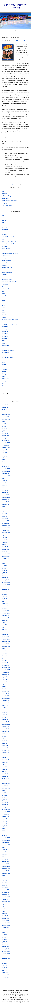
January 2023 (5, 466)
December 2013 (6, 724)
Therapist (4, 371)
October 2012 (5, 757)
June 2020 (4, 539)
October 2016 (5, 643)
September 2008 (6, 873)
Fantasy (4, 293)
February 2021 (5, 520)
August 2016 (5, 648)
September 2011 (6, 788)
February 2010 (5, 833)
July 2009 (4, 849)
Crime (3, 270)
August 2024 (5, 421)
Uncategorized (5, 381)
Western (4, 385)
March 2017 (5, 632)
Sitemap (18, 992)
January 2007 (5, 920)
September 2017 (6, 617)
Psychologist (5, 331)
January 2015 (5, 693)
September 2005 (6, 958)
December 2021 (6, 497)
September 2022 (6, 476)
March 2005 (5, 972)
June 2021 (4, 511)
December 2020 (6, 525)
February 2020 (5, 549)
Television (23, 184)
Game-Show (5, 296)
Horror (3, 305)
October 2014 (5, 700)
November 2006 (6, 925)
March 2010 (5, 830)
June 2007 (4, 908)
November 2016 (6, 641)
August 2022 (5, 478)
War (3, 383)
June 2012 (4, 766)
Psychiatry (4, 329)
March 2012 (5, 774)
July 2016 (4, 651)
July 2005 (4, 963)
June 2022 (4, 483)
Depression (5, 277)
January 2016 (5, 665)
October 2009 (5, 842)
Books (3, 251)
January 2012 (5, 778)
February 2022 (5, 492)
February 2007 (5, 918)
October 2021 (5, 502)
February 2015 (5, 691)
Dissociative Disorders (7, 279)
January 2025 (5, 409)
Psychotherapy (5, 338)
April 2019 (4, 573)
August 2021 (5, 506)
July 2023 (4, 452)
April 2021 (4, 516)
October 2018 (5, 587)
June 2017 (4, 625)
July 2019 (4, 565)
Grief (3, 298)
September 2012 (6, 759)
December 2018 (6, 582)
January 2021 (5, 523)
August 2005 (5, 960)
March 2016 (5, 660)
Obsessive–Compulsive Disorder (10, 324)
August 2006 (5, 932)
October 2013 (5, 729)
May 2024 (4, 428)
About (21, 990)
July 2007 (4, 906)
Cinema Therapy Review (15, 6)
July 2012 (4, 764)
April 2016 (4, 658)
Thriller (3, 376)
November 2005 (6, 953)
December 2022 (6, 468)
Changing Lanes (6, 203)
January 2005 (5, 977)
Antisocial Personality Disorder (9, 236)
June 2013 (4, 738)
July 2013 (4, 736)
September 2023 (6, 447)
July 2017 (4, 622)
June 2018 (4, 596)
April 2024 (4, 431)
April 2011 (4, 800)
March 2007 (5, 916)
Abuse (3, 215)
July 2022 (4, 480)
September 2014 (6, 703)
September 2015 (6, 674)
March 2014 (5, 717)
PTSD (3, 341)
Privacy (13, 992)
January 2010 (5, 835)
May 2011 (4, 797)
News (3, 322)
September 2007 (6, 901)
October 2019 (5, 558)
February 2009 (5, 861)
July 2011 (4, 793)
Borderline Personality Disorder (10, 253)
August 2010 (5, 819)
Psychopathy (5, 336)
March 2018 (5, 603)
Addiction (4, 220)
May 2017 (4, 627)
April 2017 (4, 629)
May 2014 (4, 712)
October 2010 (5, 814)
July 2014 (4, 707)
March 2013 (5, 745)
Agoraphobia (5, 229)
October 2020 (5, 530)
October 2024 (5, 416)
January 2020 (5, 551)
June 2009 (4, 852)
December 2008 (6, 866)
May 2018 (4, 599)
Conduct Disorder (6, 260)
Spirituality (4, 359)
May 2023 (4, 457)
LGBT (3, 310)
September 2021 (6, 504)
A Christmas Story (6, 196)
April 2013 (4, 743)
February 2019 (5, 577)
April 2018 (4, 601)
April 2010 (4, 828)
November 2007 (6, 897)
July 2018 (4, 594)
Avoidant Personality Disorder (9, 244)
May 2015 (4, 684)
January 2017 (5, 636)
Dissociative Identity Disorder (9, 281)
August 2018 (5, 591)
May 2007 (4, 911)
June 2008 (4, 880)
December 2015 (6, 667)
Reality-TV (4, 343)
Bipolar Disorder (6, 248)
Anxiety (3, 239)
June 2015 (4, 681)
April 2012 (4, 771)
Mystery (4, 317)
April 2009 (4, 856)
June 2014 (4, 710)
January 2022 (5, 494)
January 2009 (5, 863)
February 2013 (5, 748)
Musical (4, 314)
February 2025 (5, 407)
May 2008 (4, 882)
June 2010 (4, 823)
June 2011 (4, 795)
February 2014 (5, 719)
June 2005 (4, 965)
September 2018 (6, 589)
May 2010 (4, 826)
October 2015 (5, 672)
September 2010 (6, 816)
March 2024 (5, 433)
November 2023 (6, 442)
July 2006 (4, 934)
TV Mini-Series (5, 378)
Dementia (4, 274)
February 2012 (5, 776)
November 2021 (6, 499)
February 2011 (5, 804)
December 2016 (6, 639)
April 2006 (4, 941)
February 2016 (5, 662)
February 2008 (5, 889)
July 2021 (4, 509)
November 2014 (6, 698)
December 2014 (6, 696)
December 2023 (6, 440)
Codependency (6, 255)
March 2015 (5, 688)
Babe (3, 191)
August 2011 (5, 790)
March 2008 (5, 887)
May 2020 (4, 542)
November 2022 (6, 471)
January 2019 (5, 580)
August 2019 (5, 563)
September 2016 (6, 646)
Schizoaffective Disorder (8, 350)
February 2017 (5, 634)
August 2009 (5, 847)
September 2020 (6, 532)
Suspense (4, 367)
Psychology (5, 333)
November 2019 (6, 556)
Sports (3, 362)
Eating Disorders (6, 288)
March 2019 (5, 575)
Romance (4, 348)
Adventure (4, 227)
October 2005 (5, 956)
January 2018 (5, 608)
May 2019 (4, 570)
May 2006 (4, 939)
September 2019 (6, 561)
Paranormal (5, 326)
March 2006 (5, 944)
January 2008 (5, 892)
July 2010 (4, 821)
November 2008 (6, 868)
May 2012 (4, 769)
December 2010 (6, 809)
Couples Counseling (7, 267)
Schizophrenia (5, 352)
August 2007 (5, 904)
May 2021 (4, 513)
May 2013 (4, 740)
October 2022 (5, 473)
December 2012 (6, 752)
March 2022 (5, 490)
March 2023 (5, 461)
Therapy (4, 374)
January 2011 (5, 807)
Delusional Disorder (7, 272)
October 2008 (5, 870)
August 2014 (5, 705)
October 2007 (5, 899)
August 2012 (5, 762)
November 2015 (6, 670)
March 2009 (5, 859)
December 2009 (6, 837)
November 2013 (6, 726)
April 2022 (4, 487)
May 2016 (4, 655)
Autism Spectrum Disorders (9, 241)
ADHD (3, 222)
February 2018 (5, 606)
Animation (4, 234)
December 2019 (6, 554)
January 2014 (5, 722)
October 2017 (5, 615)
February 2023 (5, 464)
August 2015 (5, 677)
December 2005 (6, 951)
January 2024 (5, 438)
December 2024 (6, 412)
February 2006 (5, 946)
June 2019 (4, 568)
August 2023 (5, 450)
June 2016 (4, 653)
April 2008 (4, 885)
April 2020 (4, 544)
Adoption (4, 225)
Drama (3, 286)
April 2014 (4, 714)
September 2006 (6, 930)
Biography (4, 246)
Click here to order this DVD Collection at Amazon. (15, 180)
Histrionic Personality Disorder (9, 303)
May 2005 (4, 967)
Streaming (4, 364)
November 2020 (6, 528)
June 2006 (4, 937)
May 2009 (4, 854)
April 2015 (4, 686)
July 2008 (4, 878)
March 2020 (5, 547)
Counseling (4, 265)
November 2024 (6, 414)
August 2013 (5, 733)
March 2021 (5, 518)
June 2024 (4, 426)
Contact (17, 990)
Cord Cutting (5, 262)
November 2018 (6, 584)
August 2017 (5, 620)
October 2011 (5, 785)
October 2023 (5, 445)
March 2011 (5, 802)
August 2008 (5, 875)
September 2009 (6, 845)
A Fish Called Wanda (7, 205)
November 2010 (6, 811)
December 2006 (6, 923)
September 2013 (6, 731)
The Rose (4, 193)
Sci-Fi (3, 355)
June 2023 (4, 454)
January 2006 (5, 949)
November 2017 (6, 613)
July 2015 (4, 679)
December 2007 (6, 894)
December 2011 (6, 781)
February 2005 (5, 975)
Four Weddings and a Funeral (9, 200)
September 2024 (6, 419)
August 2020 (5, 535)
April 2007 (4, 913)
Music (3, 312)
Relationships (16, 184)
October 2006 (5, 927)
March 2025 (5, 405)
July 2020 (4, 537)
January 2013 (5, 750)
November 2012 (6, 755)
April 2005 (4, 970)
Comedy (10, 184)
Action (3, 218)
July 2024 (4, 424)
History (3, 300)
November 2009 (6, 840)
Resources (25, 990)
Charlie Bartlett (5, 198)
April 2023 (4, 459)
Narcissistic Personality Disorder (10, 319)
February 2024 (5, 435)
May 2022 (4, 485)
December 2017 (6, 610)
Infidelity (4, 307)
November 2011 (6, 783)
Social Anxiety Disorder (8, 357)
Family (3, 291)
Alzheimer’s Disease (7, 232)
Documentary (5, 284)
